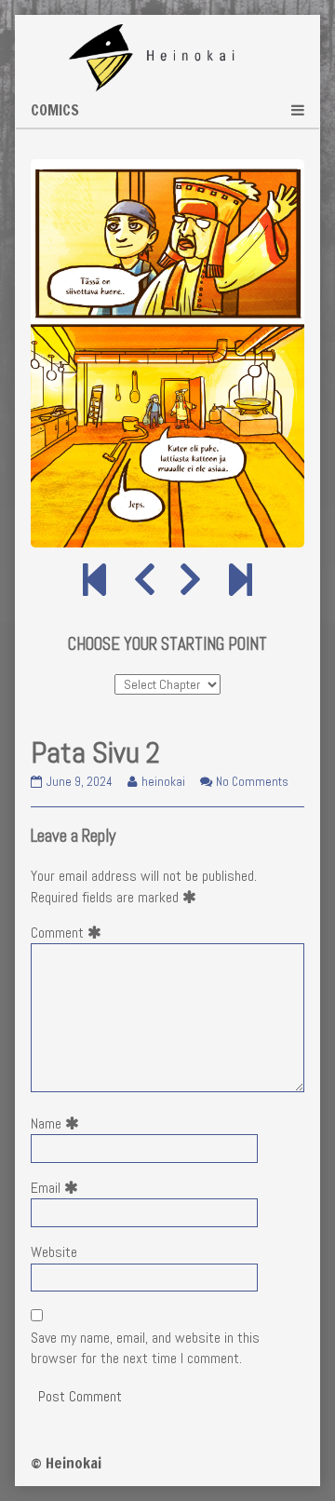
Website (54, 1252)
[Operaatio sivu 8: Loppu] (240, 581)
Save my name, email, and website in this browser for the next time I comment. (145, 1348)
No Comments (252, 782)
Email (58, 1187)
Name (59, 1123)
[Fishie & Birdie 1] (94, 581)
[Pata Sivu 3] (190, 581)
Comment (70, 932)
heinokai (163, 782)
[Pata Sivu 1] (144, 581)
